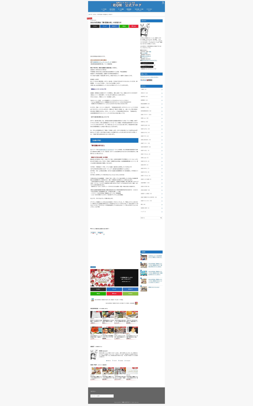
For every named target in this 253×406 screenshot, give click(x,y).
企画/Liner (145, 118)
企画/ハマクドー (146, 114)
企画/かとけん (145, 161)
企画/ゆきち (144, 164)
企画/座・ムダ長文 (146, 193)
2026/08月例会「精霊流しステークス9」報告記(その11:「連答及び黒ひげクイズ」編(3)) (155, 265)
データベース (144, 57)
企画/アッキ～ (145, 143)
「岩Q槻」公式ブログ (125, 402)
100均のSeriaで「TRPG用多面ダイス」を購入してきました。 (155, 256)
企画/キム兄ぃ (145, 150)
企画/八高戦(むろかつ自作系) (149, 197)
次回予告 (144, 96)
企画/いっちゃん (145, 175)
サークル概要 (121, 10)
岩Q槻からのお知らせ (146, 56)
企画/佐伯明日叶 (146, 146)
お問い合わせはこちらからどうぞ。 (149, 60)
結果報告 (144, 100)
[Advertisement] (114, 42)
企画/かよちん (145, 128)
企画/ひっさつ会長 (146, 179)
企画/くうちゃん (145, 154)
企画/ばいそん (145, 132)
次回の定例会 (112, 10)
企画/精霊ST (145, 182)
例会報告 (145, 107)
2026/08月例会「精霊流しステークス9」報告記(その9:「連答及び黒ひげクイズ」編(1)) (155, 273)
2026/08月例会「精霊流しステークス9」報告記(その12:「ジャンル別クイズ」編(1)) (155, 281)
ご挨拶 (143, 89)
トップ (143, 211)
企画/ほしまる (145, 125)
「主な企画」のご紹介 (138, 10)
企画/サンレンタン (146, 200)
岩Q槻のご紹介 (145, 207)
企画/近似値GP (145, 190)
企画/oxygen (145, 157)
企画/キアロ (145, 136)
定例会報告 (129, 10)
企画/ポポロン (145, 168)
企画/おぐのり (145, 172)
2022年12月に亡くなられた (106, 149)
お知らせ (144, 92)
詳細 (150, 51)
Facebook (121, 360)
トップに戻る (103, 10)
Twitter (115, 360)
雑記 (143, 204)
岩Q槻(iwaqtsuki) (103, 350)
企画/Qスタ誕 (145, 186)
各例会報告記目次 (146, 110)
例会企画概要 (145, 103)
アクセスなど (149, 10)
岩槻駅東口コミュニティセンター (101, 62)
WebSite (109, 360)
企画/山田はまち (146, 139)
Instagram (128, 360)
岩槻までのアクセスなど (153, 287)
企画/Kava (144, 121)
